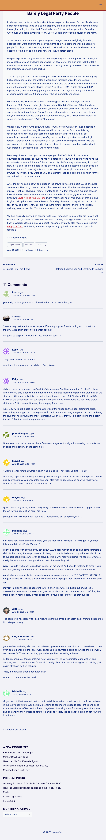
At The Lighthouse (12, 796)
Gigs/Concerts (14, 245)
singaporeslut (20, 636)
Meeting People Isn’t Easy (16, 770)
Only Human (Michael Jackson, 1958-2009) (25, 765)
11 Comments (42, 250)
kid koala (29, 245)
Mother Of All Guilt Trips (15, 757)
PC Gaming (9, 801)
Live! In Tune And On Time (32, 198)
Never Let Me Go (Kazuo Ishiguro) (20, 761)
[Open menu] (100, 5)
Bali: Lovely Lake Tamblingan (18, 752)
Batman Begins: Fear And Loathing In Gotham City (79, 269)
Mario (6, 792)
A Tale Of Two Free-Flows (16, 267)
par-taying (41, 245)
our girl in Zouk (15, 226)
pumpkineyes (20, 433)
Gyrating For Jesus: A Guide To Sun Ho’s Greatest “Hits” (32, 783)
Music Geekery (28, 250)
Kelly (15, 349)
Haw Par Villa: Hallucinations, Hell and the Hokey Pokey (32, 788)
